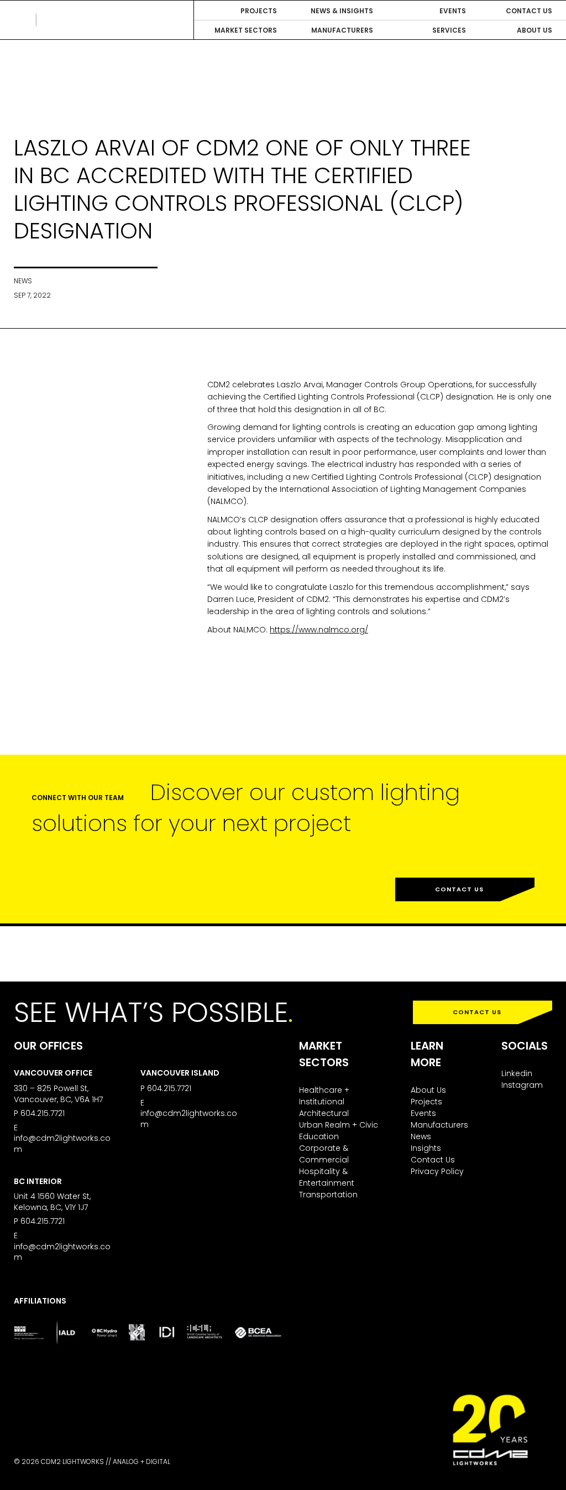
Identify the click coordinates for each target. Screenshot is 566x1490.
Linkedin (516, 1073)
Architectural (324, 1113)
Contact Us (459, 889)
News (421, 1136)
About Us (428, 1090)
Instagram (522, 1085)
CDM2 (63, 20)
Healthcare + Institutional (324, 1095)
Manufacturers (439, 1124)
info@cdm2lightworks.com (62, 1144)
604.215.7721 (42, 1113)
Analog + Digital (141, 1461)
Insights (426, 1148)
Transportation (328, 1194)
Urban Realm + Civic (338, 1124)
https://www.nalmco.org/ (319, 629)
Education (319, 1136)
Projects (426, 1101)
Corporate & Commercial (324, 1154)
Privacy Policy (437, 1171)
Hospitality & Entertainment (326, 1177)
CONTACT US (477, 1012)
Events (423, 1113)
